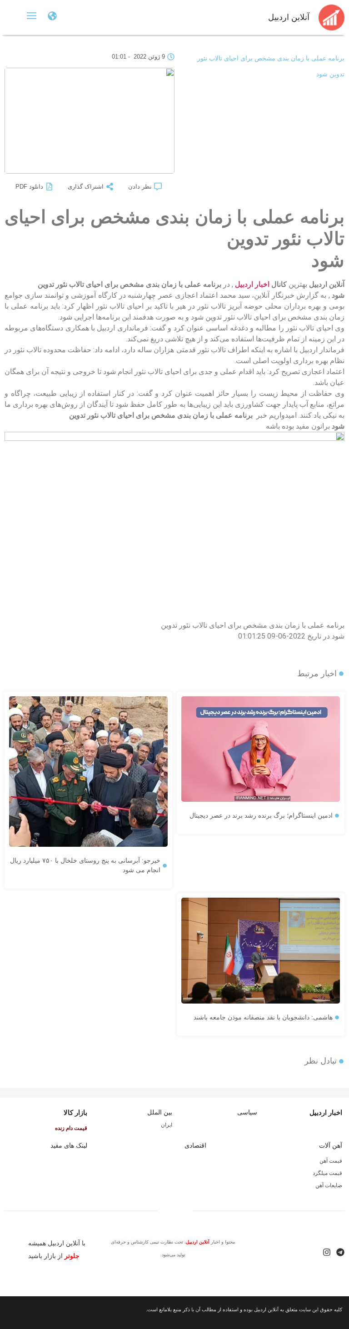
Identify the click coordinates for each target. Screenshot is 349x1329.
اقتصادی (195, 1145)
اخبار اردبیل (252, 284)
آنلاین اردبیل (288, 17)
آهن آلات (330, 1145)
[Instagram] (327, 1252)
